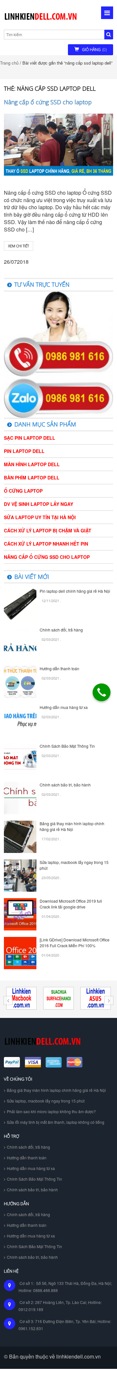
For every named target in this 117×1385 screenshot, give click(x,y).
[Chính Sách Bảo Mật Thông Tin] (20, 759)
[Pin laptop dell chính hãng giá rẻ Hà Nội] (20, 604)
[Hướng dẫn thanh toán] (20, 681)
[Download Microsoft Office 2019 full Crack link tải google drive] (20, 914)
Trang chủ (9, 63)
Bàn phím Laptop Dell (31, 477)
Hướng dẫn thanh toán (59, 668)
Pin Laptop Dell (24, 451)
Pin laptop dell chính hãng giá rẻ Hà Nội (75, 591)
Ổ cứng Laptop (23, 490)
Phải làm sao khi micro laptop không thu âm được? (51, 1111)
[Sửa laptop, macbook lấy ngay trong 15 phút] (20, 875)
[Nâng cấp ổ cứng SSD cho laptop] (58, 145)
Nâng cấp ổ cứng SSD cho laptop (48, 102)
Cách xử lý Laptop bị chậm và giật (47, 530)
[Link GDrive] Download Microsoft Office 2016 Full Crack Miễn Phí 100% (75, 942)
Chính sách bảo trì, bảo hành (65, 784)
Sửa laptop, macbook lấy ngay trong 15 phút (45, 1100)
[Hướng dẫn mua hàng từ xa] (20, 720)
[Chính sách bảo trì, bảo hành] (20, 797)
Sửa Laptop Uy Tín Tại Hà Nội (40, 517)
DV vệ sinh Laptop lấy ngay (38, 504)
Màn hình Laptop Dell (32, 464)
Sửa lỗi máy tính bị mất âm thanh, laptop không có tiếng (55, 1122)
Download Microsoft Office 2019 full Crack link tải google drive (71, 903)
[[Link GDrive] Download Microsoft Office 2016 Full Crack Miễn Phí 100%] (20, 952)
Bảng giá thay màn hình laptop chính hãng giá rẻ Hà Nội (72, 826)
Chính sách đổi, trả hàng (61, 629)
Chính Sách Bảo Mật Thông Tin (67, 746)
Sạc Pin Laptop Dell (29, 438)
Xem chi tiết (18, 245)
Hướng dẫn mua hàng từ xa (64, 707)
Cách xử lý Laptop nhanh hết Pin (46, 543)
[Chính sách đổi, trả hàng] (20, 642)
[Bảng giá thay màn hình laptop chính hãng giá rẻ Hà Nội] (20, 836)
